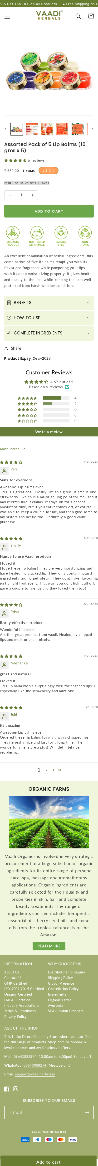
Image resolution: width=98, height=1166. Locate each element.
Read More (49, 946)
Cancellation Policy (63, 989)
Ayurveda (55, 1005)
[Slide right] (93, 129)
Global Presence (61, 983)
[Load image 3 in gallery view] (47, 129)
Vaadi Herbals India (54, 1131)
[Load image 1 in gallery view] (16, 129)
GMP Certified (15, 983)
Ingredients (57, 994)
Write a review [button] (49, 431)
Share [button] (16, 348)
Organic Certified (18, 994)
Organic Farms (59, 1000)
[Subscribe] (87, 1112)
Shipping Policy (60, 978)
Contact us (13, 978)
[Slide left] (5, 129)
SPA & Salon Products (65, 1011)
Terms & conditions (20, 1011)
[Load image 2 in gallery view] (32, 129)
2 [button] (46, 770)
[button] (7, 16)
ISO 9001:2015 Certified (24, 989)
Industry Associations (21, 1005)
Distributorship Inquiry (66, 972)
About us (12, 972)
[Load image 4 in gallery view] (62, 129)
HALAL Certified (17, 1000)
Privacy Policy (15, 1017)
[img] (11, 462)
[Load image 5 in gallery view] (77, 129)
